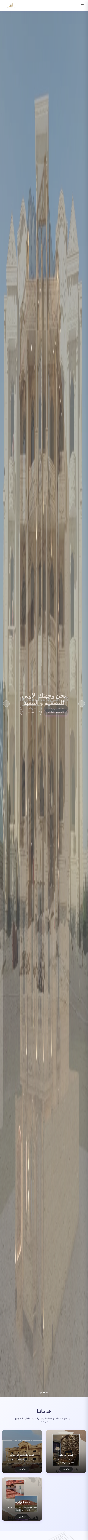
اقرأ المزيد (22, 1469)
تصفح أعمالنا (31, 708)
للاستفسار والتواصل (56, 708)
